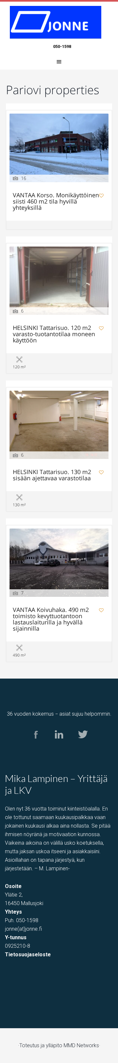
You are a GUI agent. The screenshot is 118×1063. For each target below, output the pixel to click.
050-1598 (62, 46)
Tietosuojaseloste (28, 954)
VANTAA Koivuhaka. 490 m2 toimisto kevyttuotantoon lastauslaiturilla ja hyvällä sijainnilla (51, 619)
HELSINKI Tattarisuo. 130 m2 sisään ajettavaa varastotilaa (52, 475)
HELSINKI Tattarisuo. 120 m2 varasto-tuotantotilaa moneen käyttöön (54, 334)
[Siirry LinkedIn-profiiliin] (59, 745)
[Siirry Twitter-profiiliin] (82, 745)
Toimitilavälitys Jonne (59, 22)
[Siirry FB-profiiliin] (36, 745)
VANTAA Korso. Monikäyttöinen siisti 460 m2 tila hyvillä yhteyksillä (56, 201)
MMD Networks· (82, 1045)
